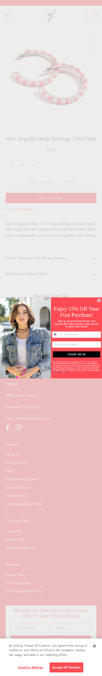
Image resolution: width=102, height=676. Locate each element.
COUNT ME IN (76, 354)
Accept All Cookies (66, 667)
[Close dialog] (99, 300)
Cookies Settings (30, 667)
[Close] (94, 646)
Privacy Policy (58, 372)
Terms (67, 372)
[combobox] (57, 335)
